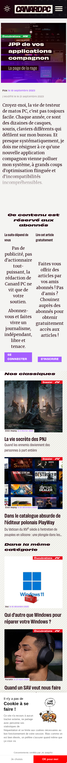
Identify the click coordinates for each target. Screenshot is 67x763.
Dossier (47, 382)
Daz (7, 606)
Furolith (9, 679)
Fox (5, 90)
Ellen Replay (11, 431)
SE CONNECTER (17, 357)
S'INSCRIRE (50, 359)
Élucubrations (11, 36)
